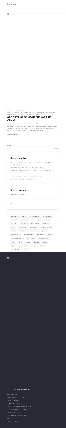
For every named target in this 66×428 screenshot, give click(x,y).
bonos (30, 220)
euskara (9, 114)
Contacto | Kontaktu (13, 421)
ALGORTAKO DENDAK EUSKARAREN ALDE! (30, 118)
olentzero (36, 242)
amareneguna (47, 216)
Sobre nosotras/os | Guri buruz (16, 397)
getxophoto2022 (16, 234)
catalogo (47, 220)
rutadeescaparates (24, 246)
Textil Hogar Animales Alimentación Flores (20, 406)
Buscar (9, 145)
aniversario (14, 220)
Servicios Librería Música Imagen (17, 415)
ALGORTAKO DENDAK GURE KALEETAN (21, 179)
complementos (35, 223)
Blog (8, 418)
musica (20, 242)
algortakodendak (13, 134)
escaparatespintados (50, 112)
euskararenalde (23, 231)
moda (13, 242)
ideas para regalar (16, 238)
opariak (45, 242)
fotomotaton (16, 114)
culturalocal (40, 112)
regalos (13, 246)
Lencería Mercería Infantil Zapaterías (18, 409)
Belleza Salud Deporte (14, 403)
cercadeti (13, 223)
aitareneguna (15, 216)
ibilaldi (22, 114)
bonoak (23, 220)
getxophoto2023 (28, 234)
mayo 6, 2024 (19, 110)
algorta (9, 112)
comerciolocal (32, 112)
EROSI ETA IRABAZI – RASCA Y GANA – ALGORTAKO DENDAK (27, 168)
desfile (13, 227)
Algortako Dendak (12, 394)
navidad (28, 242)
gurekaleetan (40, 234)
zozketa (25, 249)
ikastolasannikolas (30, 114)
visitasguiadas (15, 249)
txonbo (38, 114)
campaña (25, 112)
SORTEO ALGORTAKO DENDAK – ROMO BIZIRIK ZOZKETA (26, 176)
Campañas (10, 110)
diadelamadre (22, 227)
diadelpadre (33, 227)
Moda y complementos (14, 412)
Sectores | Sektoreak (13, 400)
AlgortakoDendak (17, 112)
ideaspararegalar (29, 238)
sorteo (35, 246)
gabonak (44, 231)
